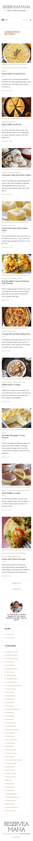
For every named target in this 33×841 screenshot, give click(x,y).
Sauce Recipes (10, 770)
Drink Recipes (10, 699)
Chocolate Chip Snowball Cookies (16, 175)
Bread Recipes (6, 118)
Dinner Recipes (19, 328)
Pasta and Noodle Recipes (14, 760)
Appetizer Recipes (12, 655)
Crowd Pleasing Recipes (13, 685)
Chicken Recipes (11, 675)
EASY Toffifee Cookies (11, 493)
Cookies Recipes (19, 169)
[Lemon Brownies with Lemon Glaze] (16, 211)
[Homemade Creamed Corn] (16, 53)
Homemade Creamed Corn (14, 74)
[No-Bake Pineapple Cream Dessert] (16, 418)
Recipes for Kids (11, 763)
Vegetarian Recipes (12, 807)
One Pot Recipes (11, 750)
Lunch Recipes (11, 331)
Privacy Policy (10, 638)
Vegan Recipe (10, 804)
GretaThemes (16, 837)
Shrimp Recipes (11, 777)
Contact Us (9, 634)
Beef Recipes (10, 662)
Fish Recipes (10, 712)
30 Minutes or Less (12, 652)
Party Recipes (10, 756)
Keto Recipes (10, 733)
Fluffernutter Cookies (11, 385)
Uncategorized (10, 800)
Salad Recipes (10, 767)
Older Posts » (16, 583)
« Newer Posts (16, 589)
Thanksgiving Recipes (9, 121)
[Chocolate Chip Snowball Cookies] (16, 157)
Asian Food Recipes (12, 658)
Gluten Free (10, 719)
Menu (5, 19)
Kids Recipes (10, 736)
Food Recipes (10, 716)
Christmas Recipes (7, 64)
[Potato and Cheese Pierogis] (16, 532)
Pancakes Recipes (11, 753)
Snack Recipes (20, 382)
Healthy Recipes (11, 723)
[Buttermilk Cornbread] (16, 107)
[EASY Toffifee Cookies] (16, 474)
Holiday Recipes (11, 726)
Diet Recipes (10, 692)
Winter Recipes (11, 810)
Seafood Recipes (11, 773)
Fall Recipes (9, 706)
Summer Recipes (11, 794)
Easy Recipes (18, 64)
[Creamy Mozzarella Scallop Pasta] (16, 316)
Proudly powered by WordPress (11, 834)
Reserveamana (16, 7)
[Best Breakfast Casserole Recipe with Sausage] (16, 264)
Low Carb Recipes (11, 739)
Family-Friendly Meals (14, 278)
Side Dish (15, 67)
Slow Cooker (10, 783)
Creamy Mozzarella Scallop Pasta (16, 334)
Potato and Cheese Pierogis (13, 559)
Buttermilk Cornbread (11, 124)
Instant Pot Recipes (12, 729)
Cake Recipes (6, 222)
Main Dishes (10, 746)
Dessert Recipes (19, 429)
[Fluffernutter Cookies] (16, 367)
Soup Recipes (10, 790)
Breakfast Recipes (8, 275)
